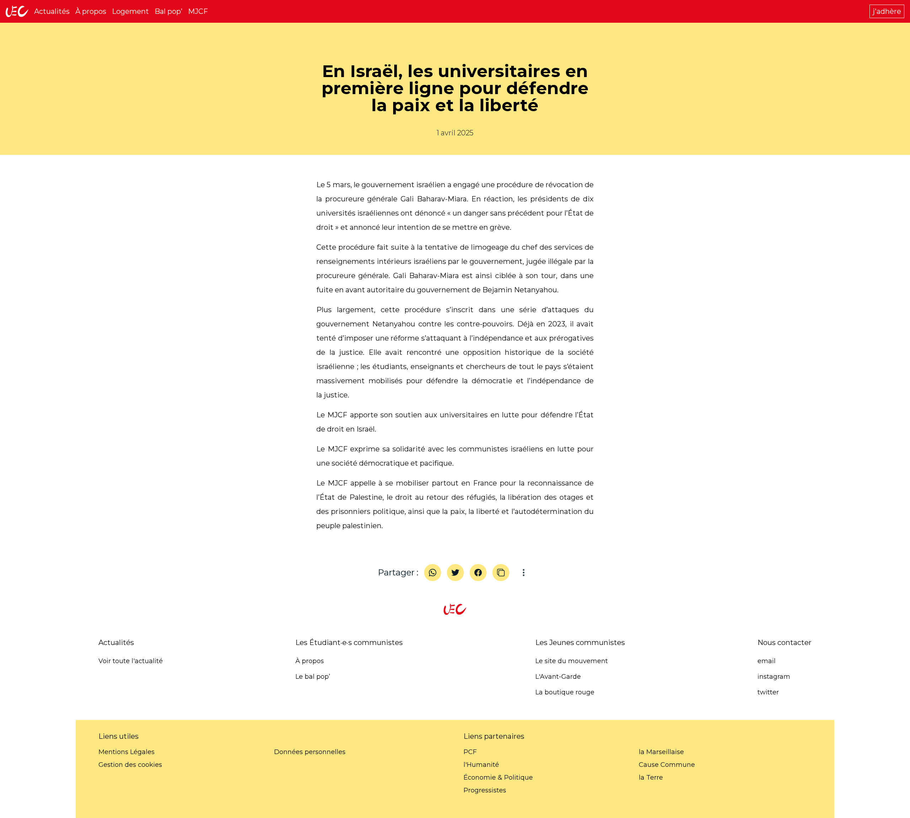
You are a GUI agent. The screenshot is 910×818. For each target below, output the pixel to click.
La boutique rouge (564, 692)
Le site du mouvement (571, 661)
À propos (90, 11)
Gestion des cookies (130, 765)
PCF (470, 752)
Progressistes (485, 790)
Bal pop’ (168, 11)
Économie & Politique (498, 777)
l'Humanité (481, 765)
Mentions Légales (126, 752)
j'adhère (887, 11)
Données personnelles (310, 752)
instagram (774, 677)
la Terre (651, 777)
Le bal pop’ (312, 677)
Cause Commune (667, 765)
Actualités (52, 11)
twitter (768, 692)
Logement (130, 11)
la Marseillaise (661, 752)
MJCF (198, 11)
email (767, 661)
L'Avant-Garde (558, 677)
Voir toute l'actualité (130, 661)
